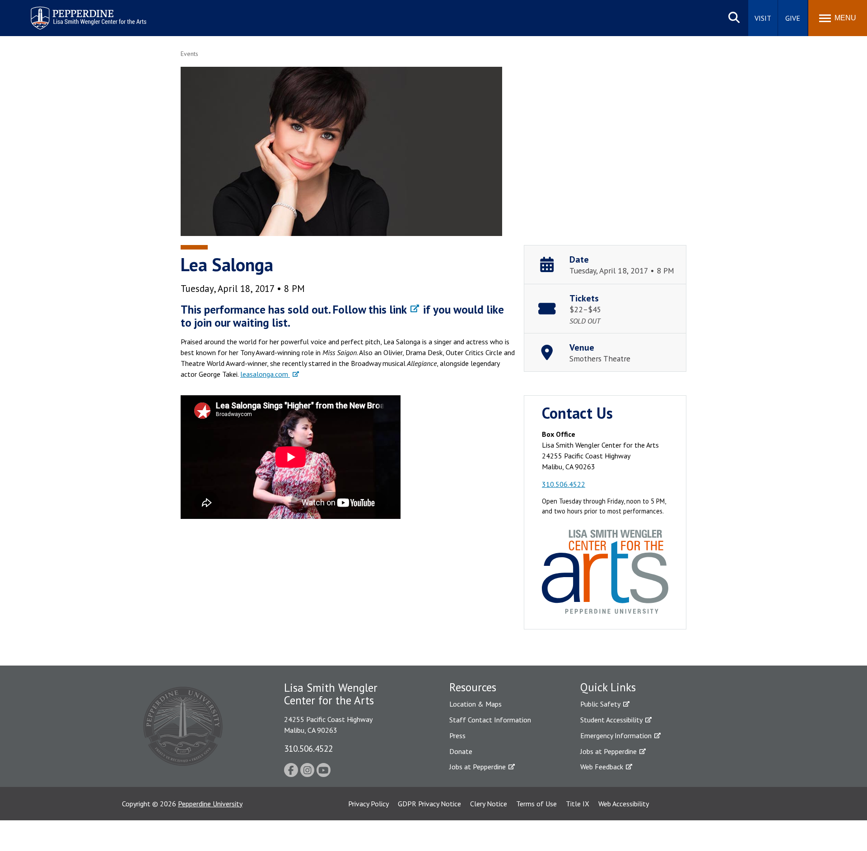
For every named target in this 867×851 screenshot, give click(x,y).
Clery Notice (488, 803)
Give (792, 18)
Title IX (577, 803)
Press (457, 735)
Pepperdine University (210, 803)
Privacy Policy (368, 803)
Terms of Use (536, 803)
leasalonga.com (265, 374)
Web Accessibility (623, 803)
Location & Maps (475, 703)
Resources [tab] (472, 687)
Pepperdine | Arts (54, 8)
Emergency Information (616, 735)
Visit (763, 18)
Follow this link (370, 309)
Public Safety (600, 703)
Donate (460, 751)
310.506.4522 (563, 484)
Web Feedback (601, 766)
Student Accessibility (611, 719)
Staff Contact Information (490, 719)
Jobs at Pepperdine (477, 766)
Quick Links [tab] (608, 687)
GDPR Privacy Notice (429, 803)
